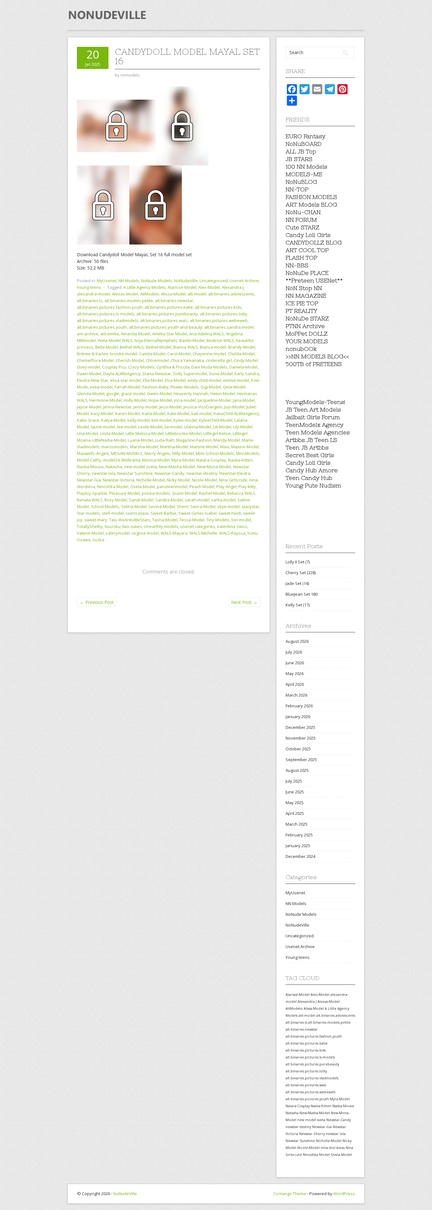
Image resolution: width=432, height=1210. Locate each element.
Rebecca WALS (241, 493)
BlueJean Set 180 (302, 594)
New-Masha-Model (177, 466)
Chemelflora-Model (95, 360)
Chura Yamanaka (187, 360)
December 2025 (300, 727)
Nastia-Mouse (90, 466)
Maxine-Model (245, 447)
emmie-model (236, 380)
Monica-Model (156, 460)
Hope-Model (160, 400)
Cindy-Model (246, 360)
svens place (137, 513)
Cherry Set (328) (301, 572)
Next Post (244, 602)
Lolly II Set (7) (298, 562)
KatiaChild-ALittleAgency (236, 413)
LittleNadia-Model (109, 440)
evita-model (101, 387)
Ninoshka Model (112, 486)
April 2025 (295, 813)
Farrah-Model (127, 387)
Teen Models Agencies (318, 432)
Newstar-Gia (89, 480)
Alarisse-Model (182, 287)
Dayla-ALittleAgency (122, 373)
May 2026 (295, 673)
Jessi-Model (170, 407)
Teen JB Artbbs (307, 447)
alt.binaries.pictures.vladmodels (107, 320)
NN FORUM (301, 219)
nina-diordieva (333, 1147)
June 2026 (295, 663)
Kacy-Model (102, 413)
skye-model (228, 506)
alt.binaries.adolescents (231, 294)
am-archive (87, 334)
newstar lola (103, 473)
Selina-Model (133, 506)
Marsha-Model (144, 447)
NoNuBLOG (301, 181)
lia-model (173, 427)
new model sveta (140, 466)
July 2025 (294, 781)
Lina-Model (87, 433)
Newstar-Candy (169, 473)
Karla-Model (153, 413)
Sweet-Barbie (163, 513)
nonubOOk (301, 348)
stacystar (250, 506)
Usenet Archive (244, 280)
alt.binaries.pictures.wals (164, 320)
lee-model (126, 427)
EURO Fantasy (305, 136)
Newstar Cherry (312, 1134)
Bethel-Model (158, 347)
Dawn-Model (89, 373)
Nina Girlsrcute (233, 480)
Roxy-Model (115, 500)
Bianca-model (213, 347)
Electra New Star (92, 380)
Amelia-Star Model (169, 334)
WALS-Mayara (174, 533)
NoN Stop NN (304, 288)
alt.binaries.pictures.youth (102, 327)
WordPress (344, 1193)
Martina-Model (174, 447)
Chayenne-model (209, 354)
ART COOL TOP (307, 250)
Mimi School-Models (215, 453)
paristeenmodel (172, 486)
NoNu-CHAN (303, 212)
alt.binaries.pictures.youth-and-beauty (165, 327)
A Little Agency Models (144, 287)
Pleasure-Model (124, 493)
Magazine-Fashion (194, 440)
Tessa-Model (191, 520)
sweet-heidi (230, 513)
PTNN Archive (305, 326)
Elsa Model (175, 380)
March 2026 (296, 695)
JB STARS (299, 159)
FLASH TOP (301, 257)
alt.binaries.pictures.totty (223, 314)
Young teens (89, 287)
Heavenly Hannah (191, 393)
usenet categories (197, 526)
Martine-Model (204, 447)
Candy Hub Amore (312, 470)
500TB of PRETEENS (314, 364)
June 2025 (295, 792)
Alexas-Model (125, 294)
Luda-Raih (164, 440)
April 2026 (295, 684)
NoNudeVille (186, 280)
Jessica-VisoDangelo (202, 407)
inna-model (185, 400)
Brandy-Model (241, 347)
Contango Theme (289, 1193)
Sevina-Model (161, 506)
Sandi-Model (141, 500)
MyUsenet (106, 280)
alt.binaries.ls (89, 300)
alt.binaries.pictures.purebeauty (167, 314)
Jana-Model (244, 400)
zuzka (98, 540)
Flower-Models (184, 387)
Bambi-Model (192, 340)
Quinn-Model (184, 493)
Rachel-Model (212, 493)
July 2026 (294, 652)
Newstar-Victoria (118, 480)
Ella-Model (153, 380)
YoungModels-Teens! (315, 402)
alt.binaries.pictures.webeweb (219, 320)
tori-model (241, 520)
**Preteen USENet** (314, 280)
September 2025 (301, 759)
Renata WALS (89, 500)
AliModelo (149, 294)
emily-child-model (204, 380)
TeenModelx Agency (314, 424)
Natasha (114, 466)
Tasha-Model (164, 520)
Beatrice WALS (220, 340)
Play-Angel (226, 486)
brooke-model (123, 354)
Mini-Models (247, 453)
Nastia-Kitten (240, 460)
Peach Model (201, 486)
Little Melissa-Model (145, 433)
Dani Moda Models (209, 367)
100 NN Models (306, 166)
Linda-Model (112, 433)
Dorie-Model (221, 373)
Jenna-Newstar (117, 407)
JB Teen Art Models (313, 409)
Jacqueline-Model (214, 400)
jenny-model (145, 407)
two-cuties (132, 526)
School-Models (105, 506)
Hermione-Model (105, 400)
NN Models (128, 280)
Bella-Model (106, 347)
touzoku (112, 526)
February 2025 (299, 835)
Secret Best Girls (310, 455)
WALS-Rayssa (232, 533)
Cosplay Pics (114, 367)
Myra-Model (182, 460)
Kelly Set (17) (298, 605)
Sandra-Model (169, 500)
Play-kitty (247, 486)
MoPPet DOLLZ (307, 333)
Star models (88, 513)
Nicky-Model (178, 480)
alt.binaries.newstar (174, 300)
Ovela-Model (142, 486)
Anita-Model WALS (115, 340)
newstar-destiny (202, 473)
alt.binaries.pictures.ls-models (105, 314)
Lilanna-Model (197, 427)
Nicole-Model (204, 480)
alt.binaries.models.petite (128, 300)
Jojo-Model (234, 407)
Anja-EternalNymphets (155, 340)
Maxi (224, 447)
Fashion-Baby (155, 387)
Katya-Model (113, 420)
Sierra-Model (202, 506)
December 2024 (300, 856)
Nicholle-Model (150, 480)
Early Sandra (247, 373)
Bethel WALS (132, 347)
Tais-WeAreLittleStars (129, 520)
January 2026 (298, 716)
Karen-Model (127, 413)
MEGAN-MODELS (127, 453)
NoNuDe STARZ (307, 318)
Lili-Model (222, 427)
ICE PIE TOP (302, 303)
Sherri (182, 506)
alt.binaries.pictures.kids (218, 307)
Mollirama (130, 460)
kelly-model (138, 420)
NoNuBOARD (304, 143)
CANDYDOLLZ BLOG (314, 242)
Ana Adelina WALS (206, 334)
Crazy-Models (141, 367)
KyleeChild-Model (215, 420)
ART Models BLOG (311, 204)
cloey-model (88, 367)
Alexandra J (233, 287)
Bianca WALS (185, 347)
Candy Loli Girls (308, 235)
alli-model (197, 294)
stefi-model (113, 513)
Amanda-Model (135, 334)
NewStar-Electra (234, 473)
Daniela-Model (243, 367)
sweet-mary (95, 520)
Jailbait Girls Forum (313, 417)
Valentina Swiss (232, 526)
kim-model (161, 420)
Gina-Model (234, 387)
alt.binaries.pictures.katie (169, 307)
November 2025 (301, 738)
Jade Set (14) (297, 583)
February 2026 (299, 706)
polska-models (156, 493)
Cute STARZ (302, 227)
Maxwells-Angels (93, 453)
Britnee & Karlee (92, 354)
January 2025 (298, 845)
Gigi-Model (211, 387)
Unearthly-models (161, 526)
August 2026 (297, 641)
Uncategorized (214, 280)
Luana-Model (140, 440)
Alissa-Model (173, 294)
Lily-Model (242, 427)
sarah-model (197, 500)
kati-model (201, 413)
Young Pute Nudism (313, 485)
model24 (111, 460)
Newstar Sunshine (135, 473)
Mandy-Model (226, 440)
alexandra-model (93, 294)
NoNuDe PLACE (307, 273)
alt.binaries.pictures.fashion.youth (110, 307)
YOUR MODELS (307, 341)
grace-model (133, 393)
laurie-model (103, 427)
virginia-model (145, 533)
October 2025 (298, 749)
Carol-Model (179, 354)
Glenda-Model (90, 393)
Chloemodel (157, 360)
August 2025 (297, 770)
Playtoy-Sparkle (92, 493)
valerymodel (118, 533)
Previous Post (97, 602)
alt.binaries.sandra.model (229, 327)
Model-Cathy (89, 460)
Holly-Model (135, 400)
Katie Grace (88, 420)
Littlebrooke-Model (183, 433)
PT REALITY (301, 310)
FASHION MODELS (311, 197)
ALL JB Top (301, 151)
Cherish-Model (130, 360)
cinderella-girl (219, 360)
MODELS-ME (304, 174)
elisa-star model (125, 380)
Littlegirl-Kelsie (217, 433)
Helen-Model (222, 393)
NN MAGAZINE (306, 295)
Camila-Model (152, 354)
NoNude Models (156, 280)
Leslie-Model (150, 427)
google (112, 393)
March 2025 (296, 824)
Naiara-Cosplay (211, 460)
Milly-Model (183, 453)
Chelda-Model (241, 354)
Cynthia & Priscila (173, 367)
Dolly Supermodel (190, 373)
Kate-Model (178, 413)
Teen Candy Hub (309, 478)
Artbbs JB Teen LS (311, 440)
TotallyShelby (90, 526)
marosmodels (115, 447)
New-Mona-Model (214, 466)
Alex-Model (209, 287)
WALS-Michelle (203, 533)
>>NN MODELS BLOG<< (317, 356)
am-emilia (109, 334)
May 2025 (295, 802)
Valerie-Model (90, 533)
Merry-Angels (157, 453)
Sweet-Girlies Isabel (197, 513)
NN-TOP (297, 189)
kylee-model (185, 420)
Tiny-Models (218, 520)
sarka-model (223, 500)
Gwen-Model (159, 393)
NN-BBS (297, 265)
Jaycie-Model (89, 407)
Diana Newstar (157, 373)
